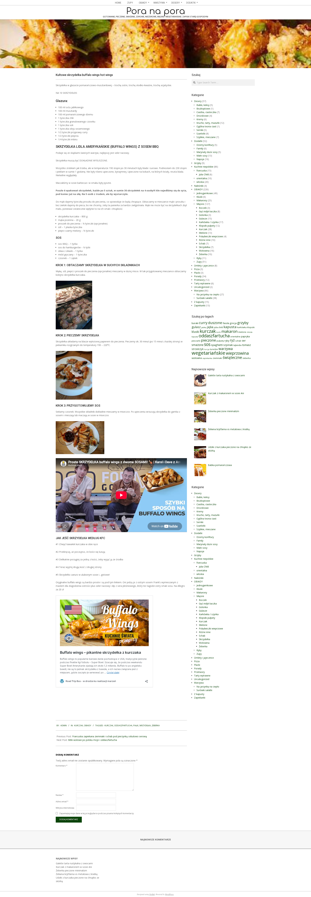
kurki (218, 332)
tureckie (214, 349)
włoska (200, 181)
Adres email (62, 801)
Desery (198, 101)
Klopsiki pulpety (207, 225)
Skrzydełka (204, 247)
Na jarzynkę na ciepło (207, 294)
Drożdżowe (202, 115)
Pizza (197, 269)
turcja (206, 349)
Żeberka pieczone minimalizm (71, 870)
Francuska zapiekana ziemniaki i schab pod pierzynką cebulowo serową (109, 736)
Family (199, 148)
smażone (197, 345)
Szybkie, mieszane (206, 137)
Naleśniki (198, 185)
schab (238, 340)
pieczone (208, 340)
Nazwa (59, 795)
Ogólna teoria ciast (206, 126)
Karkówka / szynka (209, 222)
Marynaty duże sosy (207, 152)
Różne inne (205, 239)
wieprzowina (237, 353)
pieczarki (196, 340)
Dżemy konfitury (205, 144)
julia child (218, 327)
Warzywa (199, 290)
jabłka (203, 327)
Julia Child (204, 174)
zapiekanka (207, 358)
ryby (227, 340)
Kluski (199, 196)
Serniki (199, 130)
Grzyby (197, 163)
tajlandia (237, 345)
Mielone (203, 232)
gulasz (196, 327)
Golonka (203, 215)
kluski (195, 332)
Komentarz (61, 765)
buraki (195, 323)
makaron (229, 331)
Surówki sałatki (204, 298)
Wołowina (204, 250)
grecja (233, 323)
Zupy (199, 261)
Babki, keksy (202, 105)
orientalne (235, 336)
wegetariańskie (208, 353)
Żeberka (203, 254)
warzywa (226, 348)
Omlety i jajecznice (204, 265)
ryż (232, 340)
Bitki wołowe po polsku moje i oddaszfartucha (92, 739)
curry (203, 322)
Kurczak (78, 725)
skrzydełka (145, 725)
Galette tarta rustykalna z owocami (74, 863)
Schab (202, 243)
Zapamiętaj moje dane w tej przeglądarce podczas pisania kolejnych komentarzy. (96, 813)
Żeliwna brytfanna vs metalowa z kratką (77, 874)
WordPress (169, 894)
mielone (242, 332)
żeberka (156, 725)
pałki (135, 725)
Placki (197, 272)
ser (244, 340)
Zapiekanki (199, 305)
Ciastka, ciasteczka (206, 112)
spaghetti (217, 345)
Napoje (200, 159)
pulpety (220, 340)
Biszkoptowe (203, 108)
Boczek (203, 207)
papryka (245, 336)
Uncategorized (201, 287)
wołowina (197, 358)
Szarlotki (200, 133)
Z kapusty (199, 301)
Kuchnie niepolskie (203, 166)
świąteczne (232, 357)
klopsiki (251, 327)
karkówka (242, 327)
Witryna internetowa (65, 808)
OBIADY (87, 725)
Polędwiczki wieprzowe (211, 236)
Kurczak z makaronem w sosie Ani (74, 866)
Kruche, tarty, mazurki (207, 122)
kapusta (230, 327)
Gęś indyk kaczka (208, 211)
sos (207, 344)
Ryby (199, 258)
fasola (226, 323)
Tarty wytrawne (202, 283)
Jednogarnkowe (204, 193)
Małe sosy (201, 155)
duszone (215, 322)
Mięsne (200, 203)
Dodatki (198, 141)
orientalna (201, 178)
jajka (210, 327)
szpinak (228, 345)
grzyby (242, 322)
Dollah (152, 894)
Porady (198, 276)
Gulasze (203, 218)
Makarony (201, 200)
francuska (201, 170)
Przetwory (199, 279)
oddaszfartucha (123, 725)
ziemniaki (217, 358)
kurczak (108, 725)
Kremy (199, 119)
